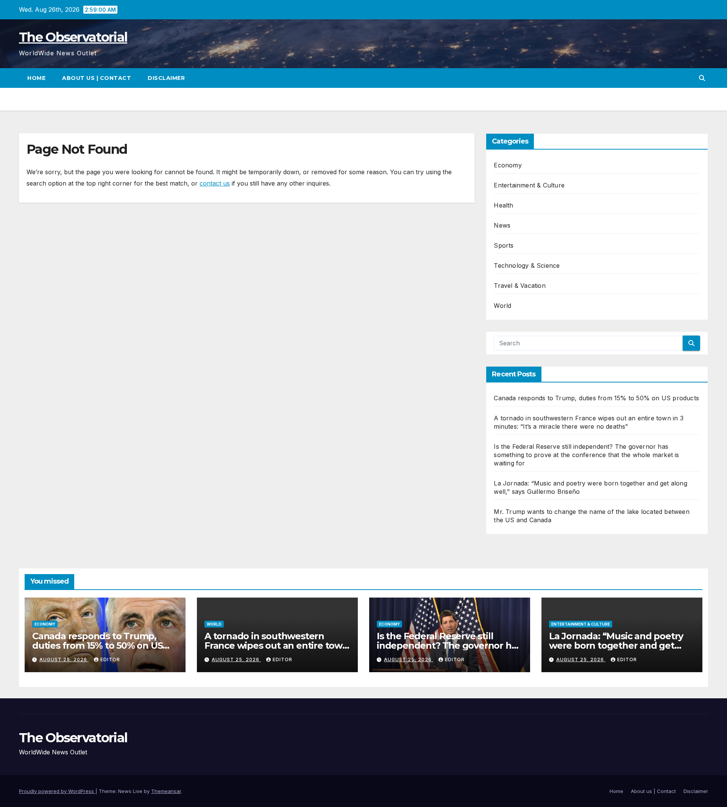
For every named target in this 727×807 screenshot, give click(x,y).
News (502, 225)
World (502, 305)
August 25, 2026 (64, 659)
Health (503, 205)
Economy (507, 165)
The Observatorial (73, 37)
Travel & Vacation (519, 285)
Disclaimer (166, 78)
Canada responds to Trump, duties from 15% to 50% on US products (596, 398)
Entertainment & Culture (529, 185)
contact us (215, 183)
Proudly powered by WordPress (57, 791)
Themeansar (166, 791)
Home (36, 78)
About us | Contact (96, 78)
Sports (503, 245)
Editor (110, 659)
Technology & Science (527, 265)
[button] (702, 78)
